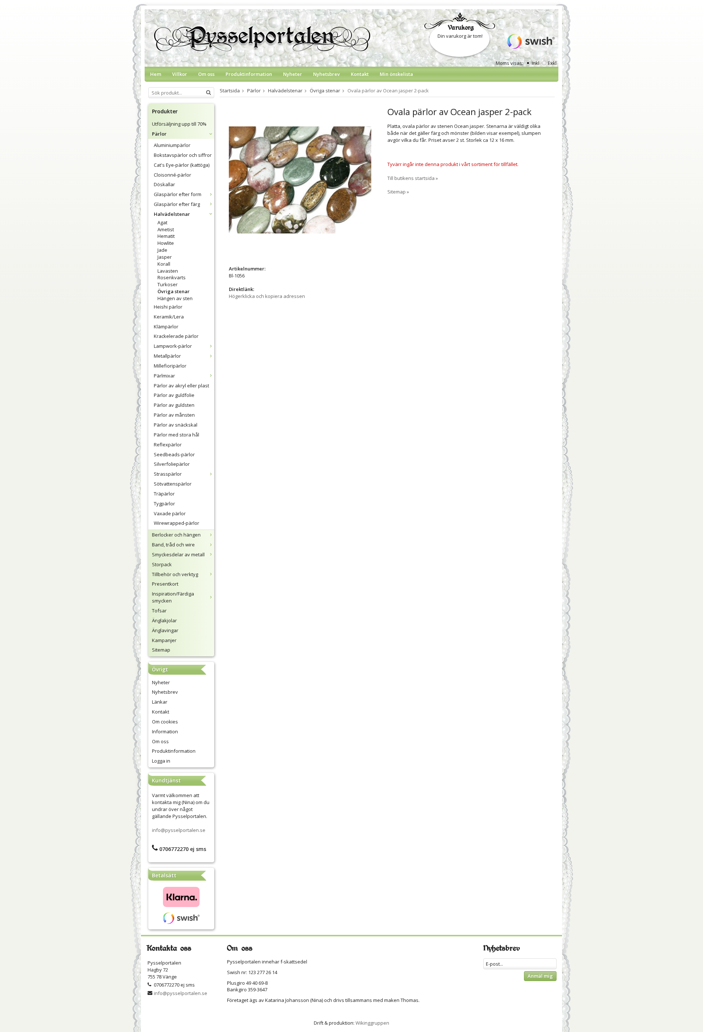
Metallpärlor (167, 356)
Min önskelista (396, 74)
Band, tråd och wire (173, 544)
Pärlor (159, 133)
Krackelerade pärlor (176, 336)
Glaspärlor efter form (177, 194)
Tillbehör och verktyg (175, 574)
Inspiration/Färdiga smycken (173, 597)
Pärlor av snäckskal (175, 424)
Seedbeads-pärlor (174, 454)
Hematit (166, 236)
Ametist (165, 229)
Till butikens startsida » (412, 178)
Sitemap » (398, 191)
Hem (155, 74)
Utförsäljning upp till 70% (179, 124)
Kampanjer (164, 640)
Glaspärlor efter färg (177, 204)
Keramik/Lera (169, 316)
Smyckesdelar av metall (178, 554)
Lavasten (167, 271)
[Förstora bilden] (300, 179)
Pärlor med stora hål (176, 434)
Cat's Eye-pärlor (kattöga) (181, 165)
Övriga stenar (173, 291)
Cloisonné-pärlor (172, 175)
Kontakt (360, 74)
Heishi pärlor (168, 306)
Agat (162, 222)
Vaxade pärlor (170, 513)
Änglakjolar (164, 620)
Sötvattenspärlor (172, 483)
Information (165, 731)
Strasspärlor (168, 474)
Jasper (164, 257)
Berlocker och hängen (176, 534)
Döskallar (164, 184)
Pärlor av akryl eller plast (181, 385)
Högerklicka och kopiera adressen (267, 296)
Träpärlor (164, 493)
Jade (162, 250)
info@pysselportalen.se (178, 830)
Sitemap (161, 649)
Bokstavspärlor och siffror (183, 155)
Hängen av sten (175, 298)
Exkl (552, 63)
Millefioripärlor (170, 365)
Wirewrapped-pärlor (176, 523)
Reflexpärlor (168, 444)
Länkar (159, 702)
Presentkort (165, 583)
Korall (163, 264)
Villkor (179, 74)
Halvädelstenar (172, 214)
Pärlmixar (164, 375)
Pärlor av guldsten (174, 405)
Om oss (206, 74)
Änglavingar (165, 630)
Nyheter (292, 74)
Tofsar (159, 610)
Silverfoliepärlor (172, 464)
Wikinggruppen (372, 1023)
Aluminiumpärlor (172, 145)
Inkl (535, 63)
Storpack (162, 564)
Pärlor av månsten (174, 415)
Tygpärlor (164, 503)
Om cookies (165, 721)
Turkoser (167, 284)
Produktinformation (249, 74)
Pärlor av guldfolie (174, 395)
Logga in (161, 761)
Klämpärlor (166, 326)
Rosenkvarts (171, 277)
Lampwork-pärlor (173, 346)
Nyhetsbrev (326, 74)
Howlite (165, 243)
